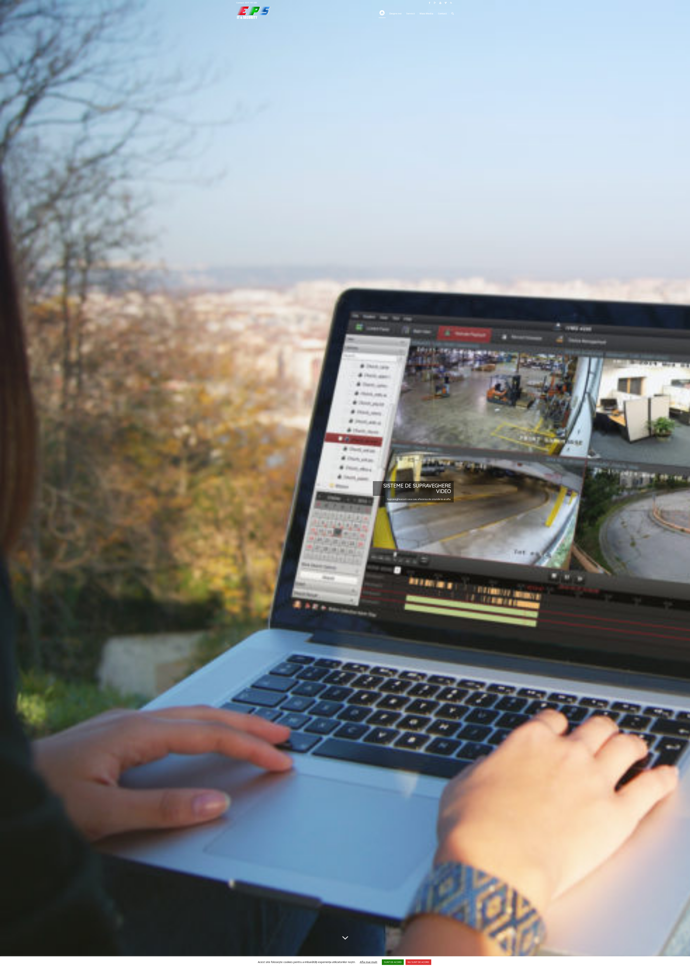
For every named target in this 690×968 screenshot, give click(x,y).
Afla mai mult (368, 962)
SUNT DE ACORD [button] (393, 962)
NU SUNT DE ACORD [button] (418, 962)
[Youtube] (440, 2)
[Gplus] (435, 2)
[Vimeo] (445, 2)
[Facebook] (429, 2)
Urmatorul (682, 484)
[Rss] (451, 2)
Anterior (8, 484)
